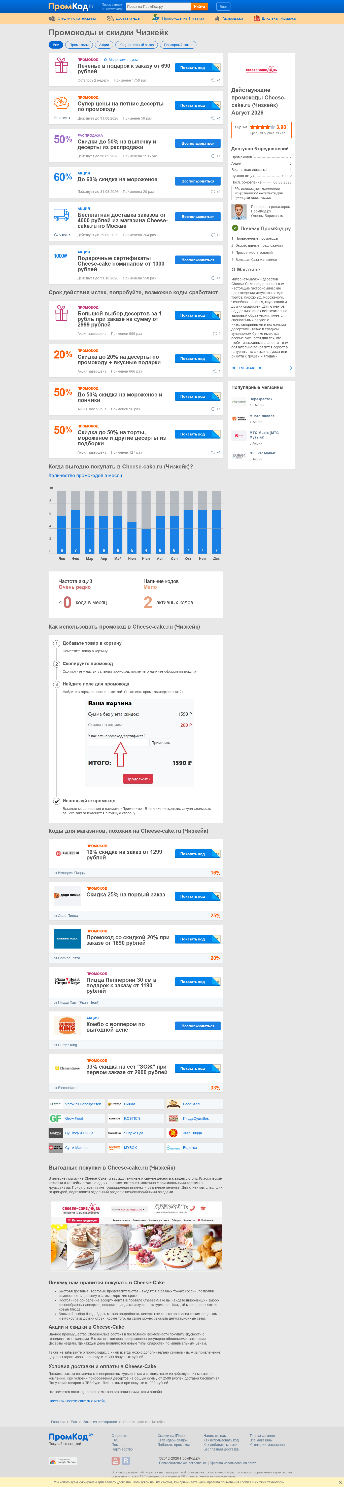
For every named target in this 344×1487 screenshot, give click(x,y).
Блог (223, 7)
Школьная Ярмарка (279, 18)
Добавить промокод (174, 1445)
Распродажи (232, 18)
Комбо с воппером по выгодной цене (115, 1027)
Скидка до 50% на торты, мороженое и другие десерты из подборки (122, 438)
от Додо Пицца (66, 916)
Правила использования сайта (233, 1463)
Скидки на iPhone (172, 1436)
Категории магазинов (267, 1445)
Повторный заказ (178, 45)
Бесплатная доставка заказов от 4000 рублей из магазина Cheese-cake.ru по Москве (123, 220)
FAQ (115, 1440)
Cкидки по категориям (77, 18)
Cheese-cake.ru (247, 368)
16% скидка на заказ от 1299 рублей (124, 855)
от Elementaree (66, 1088)
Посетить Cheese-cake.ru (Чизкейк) (78, 1401)
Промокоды (79, 45)
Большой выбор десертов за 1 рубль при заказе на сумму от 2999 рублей (120, 319)
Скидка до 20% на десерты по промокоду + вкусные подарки (119, 360)
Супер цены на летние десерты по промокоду (121, 106)
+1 (219, 80)
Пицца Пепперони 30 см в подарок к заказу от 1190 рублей (121, 985)
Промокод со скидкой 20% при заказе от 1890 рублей (128, 940)
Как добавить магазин (221, 1445)
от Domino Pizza (67, 958)
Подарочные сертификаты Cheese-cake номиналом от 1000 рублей (121, 263)
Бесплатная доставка (221, 1449)
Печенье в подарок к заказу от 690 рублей (124, 69)
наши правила (209, 1482)
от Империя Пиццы (69, 873)
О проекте (120, 1436)
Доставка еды (128, 18)
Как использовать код (221, 1440)
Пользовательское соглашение (183, 1463)
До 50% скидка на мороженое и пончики (120, 397)
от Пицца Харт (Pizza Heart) (76, 1002)
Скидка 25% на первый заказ (125, 894)
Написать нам (215, 1436)
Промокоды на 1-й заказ (183, 18)
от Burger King (65, 1045)
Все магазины (261, 1440)
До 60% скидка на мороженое (117, 179)
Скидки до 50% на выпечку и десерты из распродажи (117, 144)
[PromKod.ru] (71, 6)
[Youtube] (116, 1461)
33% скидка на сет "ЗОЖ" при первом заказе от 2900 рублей (127, 1069)
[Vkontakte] (126, 1461)
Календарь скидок (172, 1440)
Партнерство (122, 1449)
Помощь (118, 1445)
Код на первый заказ (137, 45)
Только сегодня (262, 1436)
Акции (104, 45)
